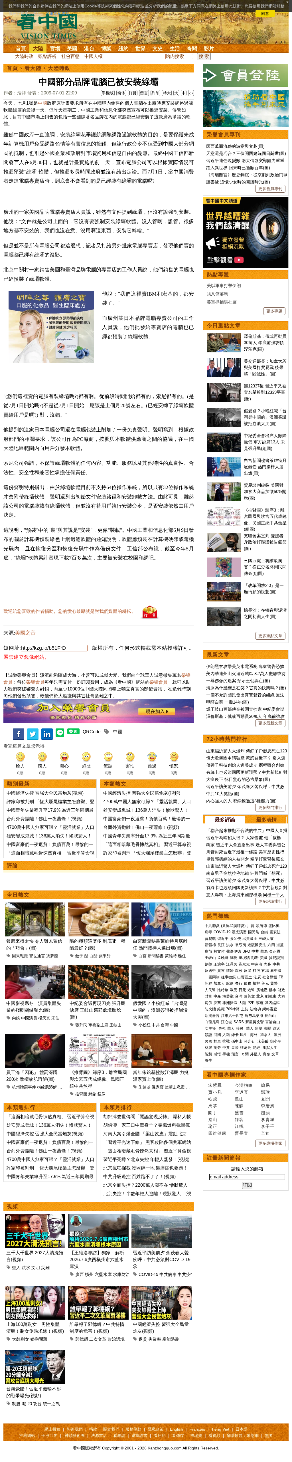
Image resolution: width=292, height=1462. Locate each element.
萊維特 (171, 956)
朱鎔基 (145, 1087)
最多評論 (225, 820)
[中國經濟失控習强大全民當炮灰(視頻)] (161, 1289)
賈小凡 (215, 1092)
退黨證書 (139, 1435)
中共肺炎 (212, 926)
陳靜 (239, 1105)
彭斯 (255, 958)
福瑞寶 (196, 1435)
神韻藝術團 (75, 1435)
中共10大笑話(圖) (222, 793)
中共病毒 (168, 1274)
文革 (275, 1054)
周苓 (212, 1105)
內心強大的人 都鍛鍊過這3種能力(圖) (241, 800)
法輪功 (255, 1009)
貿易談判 (277, 958)
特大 (167, 93)
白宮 (143, 956)
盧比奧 (273, 926)
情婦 (230, 970)
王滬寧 (219, 964)
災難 (45, 1267)
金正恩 (274, 951)
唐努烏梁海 (254, 1015)
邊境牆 (244, 958)
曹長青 (241, 1133)
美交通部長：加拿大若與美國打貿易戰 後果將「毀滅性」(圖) (265, 367)
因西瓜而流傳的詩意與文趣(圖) (235, 146)
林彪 (208, 1047)
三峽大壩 (266, 938)
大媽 (281, 996)
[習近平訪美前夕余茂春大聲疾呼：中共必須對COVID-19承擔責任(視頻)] (161, 1217)
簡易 (265, 1085)
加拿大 (219, 983)
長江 (221, 945)
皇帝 (235, 1047)
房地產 (261, 990)
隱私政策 (156, 1429)
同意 (265, 13)
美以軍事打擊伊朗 (224, 285)
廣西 (79, 1274)
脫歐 (230, 983)
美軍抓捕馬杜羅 (222, 302)
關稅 (233, 958)
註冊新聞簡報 (224, 1158)
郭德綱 (81, 1339)
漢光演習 (239, 932)
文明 (35, 1267)
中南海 (256, 964)
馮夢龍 (52, 956)
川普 (250, 926)
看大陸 (33, 68)
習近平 (222, 938)
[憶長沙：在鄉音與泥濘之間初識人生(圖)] (224, 610)
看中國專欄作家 (227, 1075)
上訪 (244, 1009)
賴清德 (261, 926)
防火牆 (210, 1009)
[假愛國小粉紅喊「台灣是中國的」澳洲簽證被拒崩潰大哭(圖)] (161, 968)
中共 (156, 1025)
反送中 (210, 970)
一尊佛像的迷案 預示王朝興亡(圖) (238, 680)
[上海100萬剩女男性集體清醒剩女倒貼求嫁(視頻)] (35, 1289)
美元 (265, 983)
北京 (260, 996)
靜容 (239, 1119)
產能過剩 (170, 1339)
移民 (240, 1028)
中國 (42, 103)
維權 (221, 1009)
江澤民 (231, 964)
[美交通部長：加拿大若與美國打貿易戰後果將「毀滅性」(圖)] (224, 361)
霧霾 (259, 1003)
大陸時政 (24, 56)
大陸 (38, 48)
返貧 (143, 1339)
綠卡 (235, 1035)
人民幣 (210, 990)
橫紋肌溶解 (47, 1087)
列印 (155, 93)
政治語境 (116, 1339)
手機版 (108, 93)
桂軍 (217, 1041)
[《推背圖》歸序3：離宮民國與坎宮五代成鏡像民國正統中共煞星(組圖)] (98, 1037)
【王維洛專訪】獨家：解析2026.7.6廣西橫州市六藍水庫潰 (97, 1259)
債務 (247, 983)
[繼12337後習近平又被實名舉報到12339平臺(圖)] (224, 385)
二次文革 (97, 1339)
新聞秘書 (156, 956)
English (176, 1429)
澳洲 (277, 1035)
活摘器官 (212, 1015)
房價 (208, 1003)
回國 (217, 1035)
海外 (254, 1035)
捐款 (93, 1429)
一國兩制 (212, 977)
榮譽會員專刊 (224, 134)
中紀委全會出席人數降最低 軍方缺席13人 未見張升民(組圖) (265, 442)
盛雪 (239, 1112)
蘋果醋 (105, 956)
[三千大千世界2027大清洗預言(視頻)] (35, 1217)
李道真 (241, 1092)
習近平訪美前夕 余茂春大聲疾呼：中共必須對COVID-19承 (161, 1259)
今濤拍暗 (244, 1085)
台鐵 (264, 932)
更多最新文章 (270, 723)
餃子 (79, 956)
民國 (208, 1041)
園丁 (212, 1112)
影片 (209, 48)
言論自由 (272, 1022)
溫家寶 (158, 1087)
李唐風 (268, 1105)
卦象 (92, 1094)
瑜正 (212, 1126)
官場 (55, 48)
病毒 (208, 932)
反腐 (247, 970)
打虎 (256, 970)
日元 (242, 990)
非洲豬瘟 (229, 1003)
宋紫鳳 (215, 1085)
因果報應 (20, 956)
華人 (231, 1028)
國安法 (275, 932)
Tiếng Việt (220, 1429)
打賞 (133, 93)
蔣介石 (250, 1041)
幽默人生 (270, 1047)
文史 (158, 48)
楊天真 (44, 1018)
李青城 (268, 1119)
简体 (121, 93)
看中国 (50, 25)
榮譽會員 (35, 682)
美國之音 (25, 633)
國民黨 (253, 932)
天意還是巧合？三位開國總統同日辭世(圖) (246, 153)
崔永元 (244, 964)
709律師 (233, 1009)
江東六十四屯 (232, 1015)
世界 (140, 48)
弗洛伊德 (233, 951)
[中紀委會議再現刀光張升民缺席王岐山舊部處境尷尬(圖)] (98, 968)
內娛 (16, 1018)
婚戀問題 (38, 1339)
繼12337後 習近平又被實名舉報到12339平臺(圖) (265, 392)
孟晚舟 (222, 958)
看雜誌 (119, 1435)
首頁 (21, 48)
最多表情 (266, 820)
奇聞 (192, 48)
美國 (72, 48)
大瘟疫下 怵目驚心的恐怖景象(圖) (238, 779)
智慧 (208, 1054)
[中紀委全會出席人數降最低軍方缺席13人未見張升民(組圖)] (224, 435)
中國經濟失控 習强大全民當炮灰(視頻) (45, 793)
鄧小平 (275, 1041)
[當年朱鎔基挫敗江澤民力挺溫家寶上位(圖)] (161, 1037)
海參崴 (228, 996)
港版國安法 (257, 945)
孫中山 (236, 1041)
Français (197, 1429)
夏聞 (265, 1098)
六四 (271, 945)
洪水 (26, 1267)
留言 (144, 93)
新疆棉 (210, 945)
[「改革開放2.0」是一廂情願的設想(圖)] (224, 585)
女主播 (211, 1028)
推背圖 (81, 1094)
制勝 (16, 1403)
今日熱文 (18, 895)
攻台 (37, 1403)
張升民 (81, 1025)
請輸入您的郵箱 (247, 1168)
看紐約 (160, 1435)
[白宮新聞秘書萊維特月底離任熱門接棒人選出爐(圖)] (161, 905)
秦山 (212, 1119)
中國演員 (29, 1018)
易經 (257, 1047)
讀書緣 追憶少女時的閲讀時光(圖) (238, 181)
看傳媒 (178, 1435)
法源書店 (99, 1435)
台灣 (165, 1025)
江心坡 (226, 1022)
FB (281, 977)
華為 (264, 951)
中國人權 (93, 56)
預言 (235, 1054)
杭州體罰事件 (24, 1087)
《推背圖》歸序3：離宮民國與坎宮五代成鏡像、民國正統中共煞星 (98, 1079)
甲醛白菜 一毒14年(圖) (227, 702)
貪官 (221, 970)
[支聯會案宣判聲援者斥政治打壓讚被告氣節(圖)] (224, 535)
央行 (238, 983)
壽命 (266, 1054)
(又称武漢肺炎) (233, 926)
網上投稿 (52, 1429)
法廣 (257, 977)
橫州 (89, 1274)
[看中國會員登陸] (246, 75)
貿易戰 (210, 938)
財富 (208, 996)
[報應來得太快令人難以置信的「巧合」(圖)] (35, 905)
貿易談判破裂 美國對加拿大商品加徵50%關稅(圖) (265, 491)
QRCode (92, 731)
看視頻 (214, 1435)
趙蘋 (265, 1112)
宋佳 (55, 1018)
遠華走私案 (175, 1087)
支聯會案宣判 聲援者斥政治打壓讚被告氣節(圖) (265, 542)
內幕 (267, 964)
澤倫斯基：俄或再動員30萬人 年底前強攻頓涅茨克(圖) (265, 343)
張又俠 (235, 938)
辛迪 (265, 1133)
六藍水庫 (103, 1274)
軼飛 (212, 1098)
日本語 (242, 1429)
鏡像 (102, 1094)
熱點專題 (218, 274)
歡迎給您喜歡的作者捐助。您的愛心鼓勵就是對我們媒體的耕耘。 (69, 611)
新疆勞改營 (254, 1022)
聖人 (16, 1267)
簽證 (208, 1035)
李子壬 (268, 1126)
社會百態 (70, 56)
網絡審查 (269, 1009)
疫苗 (208, 951)
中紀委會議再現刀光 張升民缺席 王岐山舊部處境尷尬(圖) (97, 1010)
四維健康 (217, 1133)
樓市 (272, 990)
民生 (244, 1035)
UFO (246, 951)
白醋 (94, 956)
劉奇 (217, 1047)
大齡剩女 (20, 1339)
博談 (106, 48)
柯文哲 (219, 951)
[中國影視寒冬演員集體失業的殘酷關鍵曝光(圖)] (35, 968)
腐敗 (238, 970)
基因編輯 (272, 1003)
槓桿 (256, 983)
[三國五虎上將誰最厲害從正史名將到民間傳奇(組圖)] (224, 560)
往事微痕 (228, 977)
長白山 (270, 1015)
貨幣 (274, 983)
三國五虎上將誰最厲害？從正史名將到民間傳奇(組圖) (265, 567)
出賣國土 (249, 938)
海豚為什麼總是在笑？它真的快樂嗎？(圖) (246, 687)
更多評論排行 (270, 901)
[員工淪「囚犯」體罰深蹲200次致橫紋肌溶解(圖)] (35, 1037)
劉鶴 (208, 964)
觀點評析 (47, 56)
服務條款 (133, 1429)
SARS (239, 1022)
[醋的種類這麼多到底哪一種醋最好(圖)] (98, 905)
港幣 (251, 990)
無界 (269, 1435)
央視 (222, 1028)
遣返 (276, 1028)
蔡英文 (249, 996)
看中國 (275, 970)
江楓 (239, 1126)
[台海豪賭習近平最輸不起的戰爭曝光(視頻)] (35, 1353)
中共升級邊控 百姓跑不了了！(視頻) (139, 1176)
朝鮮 (208, 983)
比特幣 (222, 990)
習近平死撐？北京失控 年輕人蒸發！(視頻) (146, 1159)
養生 (208, 1060)
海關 (267, 1028)
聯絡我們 (75, 1429)
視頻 (12, 1206)
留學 (258, 1028)
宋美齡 (263, 1041)
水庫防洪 (121, 1274)
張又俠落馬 (217, 293)
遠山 (239, 1098)
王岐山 (115, 1025)
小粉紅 (145, 1025)
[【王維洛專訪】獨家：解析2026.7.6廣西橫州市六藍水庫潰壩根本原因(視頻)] (98, 1217)
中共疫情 (186, 1274)
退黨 (280, 945)
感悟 (217, 1054)
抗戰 (226, 1041)
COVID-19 (148, 1274)
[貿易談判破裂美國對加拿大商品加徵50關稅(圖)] (224, 485)
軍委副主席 (98, 1025)
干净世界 (49, 1435)
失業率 (154, 1339)
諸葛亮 (245, 1047)
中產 (217, 996)
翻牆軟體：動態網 (243, 1435)
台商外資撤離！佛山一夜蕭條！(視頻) (44, 818)
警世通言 (37, 956)
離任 (182, 956)
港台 (89, 48)
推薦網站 (27, 1435)
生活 (175, 48)
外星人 (255, 1054)
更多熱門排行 (270, 807)
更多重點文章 (270, 635)
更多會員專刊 (270, 188)
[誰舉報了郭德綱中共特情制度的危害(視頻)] (98, 1289)
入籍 (226, 1035)
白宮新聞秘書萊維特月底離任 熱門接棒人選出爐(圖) (265, 467)
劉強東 (270, 996)
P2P (251, 1003)
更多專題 (274, 311)
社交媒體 (269, 977)
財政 (281, 990)
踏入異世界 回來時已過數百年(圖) (238, 167)
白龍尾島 (212, 1022)
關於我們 (111, 1429)
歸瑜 (265, 1092)
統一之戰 (51, 1403)
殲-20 (27, 1403)
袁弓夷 (240, 945)
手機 (226, 1054)
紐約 (123, 48)
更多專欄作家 (270, 1143)
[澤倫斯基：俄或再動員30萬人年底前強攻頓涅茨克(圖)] (224, 336)
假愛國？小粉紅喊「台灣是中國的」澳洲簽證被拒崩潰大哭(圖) (160, 1010)
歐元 (233, 990)
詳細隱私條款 (58, 13)
